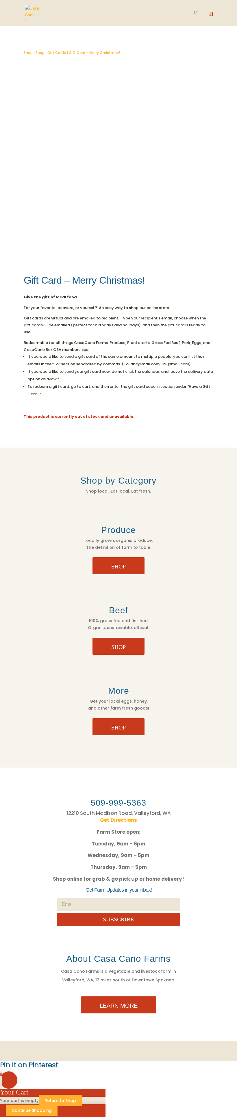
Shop (28, 52)
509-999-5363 (118, 802)
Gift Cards (56, 52)
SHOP (118, 566)
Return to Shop (60, 1100)
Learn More (119, 1005)
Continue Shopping (32, 1110)
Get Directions (118, 820)
